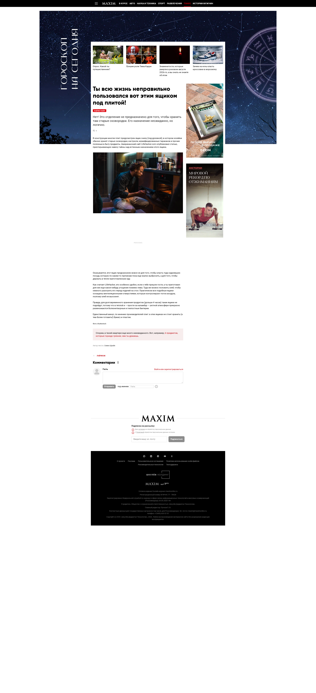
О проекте (121, 461)
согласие (141, 429)
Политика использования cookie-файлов (182, 461)
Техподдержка (172, 465)
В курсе (123, 3)
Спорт (161, 3)
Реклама (131, 461)
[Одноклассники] (172, 456)
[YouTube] (165, 456)
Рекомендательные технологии (150, 465)
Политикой (140, 432)
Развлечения (174, 3)
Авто (132, 3)
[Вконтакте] (151, 456)
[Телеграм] (158, 456)
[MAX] (144, 456)
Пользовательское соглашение (150, 461)
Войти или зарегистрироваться (168, 369)
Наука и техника (146, 3)
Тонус (187, 3)
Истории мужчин (203, 3)
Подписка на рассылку (143, 426)
